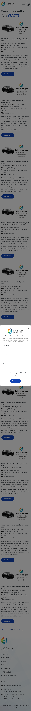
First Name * (6, 345)
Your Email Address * (9, 364)
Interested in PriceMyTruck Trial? (14, 373)
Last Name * (6, 355)
